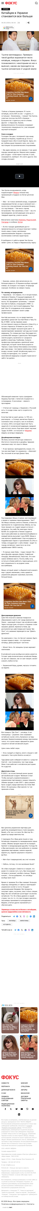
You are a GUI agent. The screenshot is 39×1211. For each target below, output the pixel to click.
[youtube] (22, 1109)
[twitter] (11, 1109)
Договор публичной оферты (26, 1098)
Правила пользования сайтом (7, 1098)
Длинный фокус (8, 1090)
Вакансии (25, 1093)
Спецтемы (25, 1086)
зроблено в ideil (7, 1207)
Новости (5, 1083)
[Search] (36, 3)
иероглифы (24, 920)
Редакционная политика (7, 1105)
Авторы (24, 1090)
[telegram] (16, 1109)
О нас (3, 1093)
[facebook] (5, 1109)
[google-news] (32, 1109)
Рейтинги (5, 1086)
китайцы (12, 920)
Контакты (30, 1204)
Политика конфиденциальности (13, 1204)
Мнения (24, 1083)
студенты (7, 924)
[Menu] (2, 3)
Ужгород (4, 222)
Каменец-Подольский (27, 220)
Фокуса (16, 192)
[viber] (27, 1109)
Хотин (20, 222)
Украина (6, 9)
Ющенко (28, 431)
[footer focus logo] (10, 1077)
